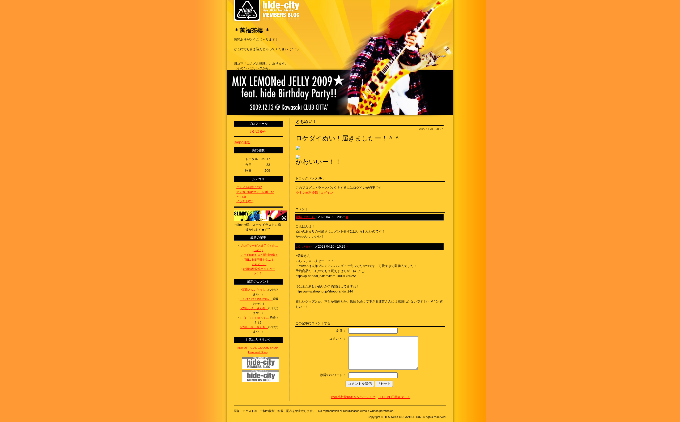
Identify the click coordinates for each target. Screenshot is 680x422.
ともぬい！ (259, 264)
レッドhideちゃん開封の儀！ (259, 254)
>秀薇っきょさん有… (254, 308)
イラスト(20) (244, 201)
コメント (335, 339)
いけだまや (305, 246)
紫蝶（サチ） (305, 217)
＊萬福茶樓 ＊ (252, 30)
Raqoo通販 (242, 142)
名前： (341, 331)
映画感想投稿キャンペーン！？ (353, 397)
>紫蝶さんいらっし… (254, 289)
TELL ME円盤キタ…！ (394, 397)
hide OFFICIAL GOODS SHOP (257, 347)
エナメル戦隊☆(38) (249, 187)
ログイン (326, 193)
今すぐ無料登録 (307, 193)
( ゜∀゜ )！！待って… (254, 317)
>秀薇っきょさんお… (254, 327)
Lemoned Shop (257, 352)
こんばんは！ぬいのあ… (256, 298)
